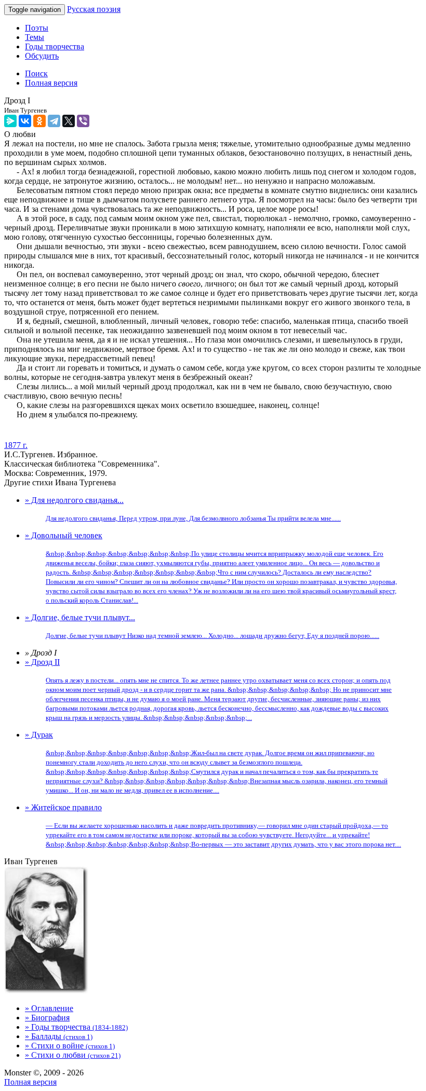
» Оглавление (49, 1008)
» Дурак (206, 762)
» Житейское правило (213, 825)
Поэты (36, 27)
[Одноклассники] (39, 121)
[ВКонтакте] (25, 121)
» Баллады (58, 1036)
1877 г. (16, 445)
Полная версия (30, 1082)
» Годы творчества (76, 1026)
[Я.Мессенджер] (10, 121)
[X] (68, 121)
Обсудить (42, 55)
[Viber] (83, 121)
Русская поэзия (94, 9)
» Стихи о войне (70, 1045)
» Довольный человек (211, 567)
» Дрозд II (208, 689)
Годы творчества (54, 46)
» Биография (47, 1017)
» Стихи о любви (73, 1055)
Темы (34, 37)
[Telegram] (54, 121)
